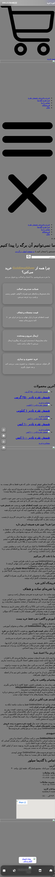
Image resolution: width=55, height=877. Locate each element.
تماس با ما (45, 103)
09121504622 (9, 3)
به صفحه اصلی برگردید (25, 251)
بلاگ (48, 108)
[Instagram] (3, 429)
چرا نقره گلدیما (43, 100)
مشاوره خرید (44, 403)
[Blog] (14, 870)
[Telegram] (3, 435)
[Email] (3, 447)
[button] (27, 166)
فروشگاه (46, 105)
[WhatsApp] (3, 441)
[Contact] (4, 870)
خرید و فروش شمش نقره (39, 98)
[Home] (50, 870)
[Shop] (40, 870)
